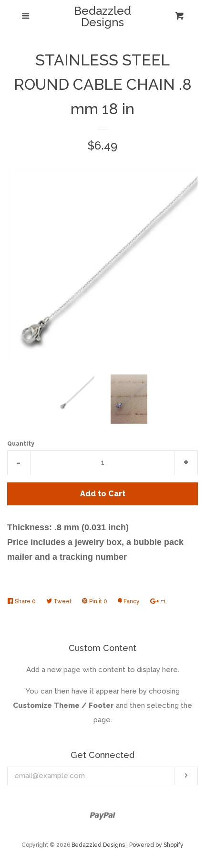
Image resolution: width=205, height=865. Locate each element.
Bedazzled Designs (102, 16)
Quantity (20, 443)
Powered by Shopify (156, 845)
